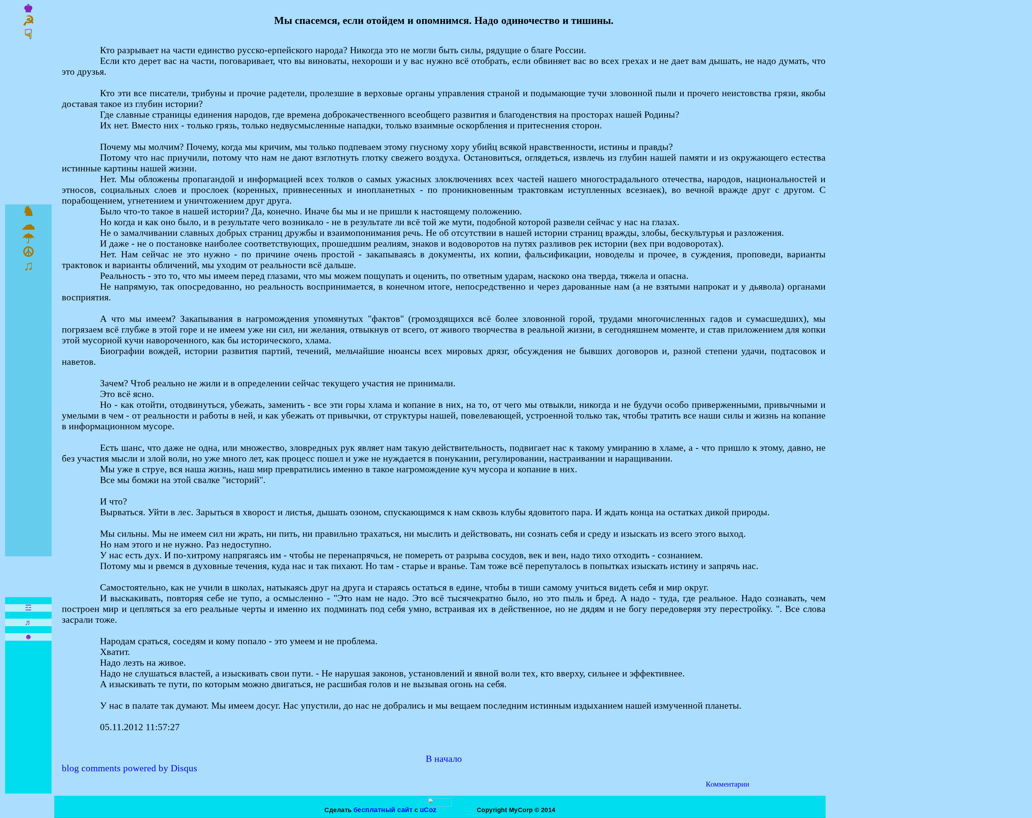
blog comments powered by (129, 768)
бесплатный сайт (383, 809)
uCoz (428, 809)
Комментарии (727, 784)
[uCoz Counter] (440, 804)
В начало (444, 759)
